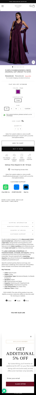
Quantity (18, 125)
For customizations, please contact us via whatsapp (19, 115)
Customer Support (18, 234)
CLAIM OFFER (20, 384)
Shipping (15, 78)
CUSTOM (27, 108)
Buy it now (18, 149)
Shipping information (18, 222)
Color (18, 88)
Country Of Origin (18, 230)
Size (18, 105)
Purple (18, 92)
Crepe (18, 100)
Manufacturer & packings (18, 226)
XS (6, 108)
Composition (18, 97)
